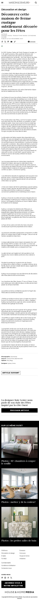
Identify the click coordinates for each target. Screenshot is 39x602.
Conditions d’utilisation (8, 565)
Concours (22, 553)
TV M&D (4, 558)
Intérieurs (4, 550)
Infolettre (22, 558)
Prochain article (19, 410)
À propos (22, 550)
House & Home (24, 556)
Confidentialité (6, 563)
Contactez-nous (6, 568)
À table (3, 556)
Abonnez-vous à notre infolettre (13, 584)
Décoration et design (8, 553)
